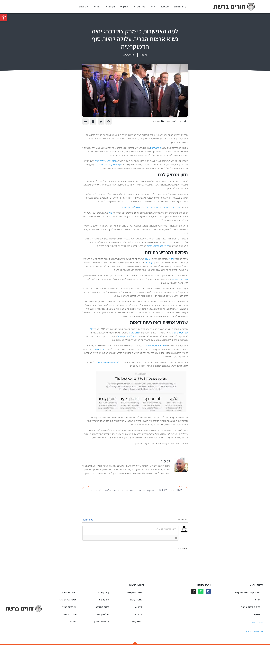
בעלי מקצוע (137, 621)
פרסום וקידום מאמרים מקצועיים (246, 592)
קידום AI (138, 607)
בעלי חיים (141, 6)
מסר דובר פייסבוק (180, 279)
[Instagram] (193, 591)
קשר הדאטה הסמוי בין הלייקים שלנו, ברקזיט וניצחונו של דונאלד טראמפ (151, 207)
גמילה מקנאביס (102, 614)
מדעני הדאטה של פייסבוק (158, 246)
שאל (110, 212)
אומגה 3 (73, 621)
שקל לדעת (149, 262)
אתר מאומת (104, 599)
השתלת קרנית (136, 599)
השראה (111, 6)
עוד (98, 6)
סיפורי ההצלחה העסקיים (107, 362)
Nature (148, 258)
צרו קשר (256, 614)
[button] (3, 17)
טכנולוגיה (164, 6)
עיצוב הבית (137, 614)
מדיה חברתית (180, 6)
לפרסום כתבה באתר (254, 631)
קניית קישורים (103, 592)
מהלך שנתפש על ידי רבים (106, 160)
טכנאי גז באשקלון (101, 621)
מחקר (172, 258)
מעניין (125, 6)
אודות (257, 599)
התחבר (87, 519)
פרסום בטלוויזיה (102, 607)
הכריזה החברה (98, 349)
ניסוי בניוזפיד (155, 147)
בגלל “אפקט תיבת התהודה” (155, 345)
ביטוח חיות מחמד (69, 592)
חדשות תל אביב (69, 614)
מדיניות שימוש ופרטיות (250, 607)
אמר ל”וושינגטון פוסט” (127, 336)
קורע (153, 6)
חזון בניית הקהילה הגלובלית (110, 164)
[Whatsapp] (200, 591)
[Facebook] (208, 591)
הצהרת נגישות (257, 622)
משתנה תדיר (134, 332)
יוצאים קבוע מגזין (69, 607)
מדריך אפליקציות (134, 592)
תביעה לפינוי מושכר (67, 599)
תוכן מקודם (83, 6)
